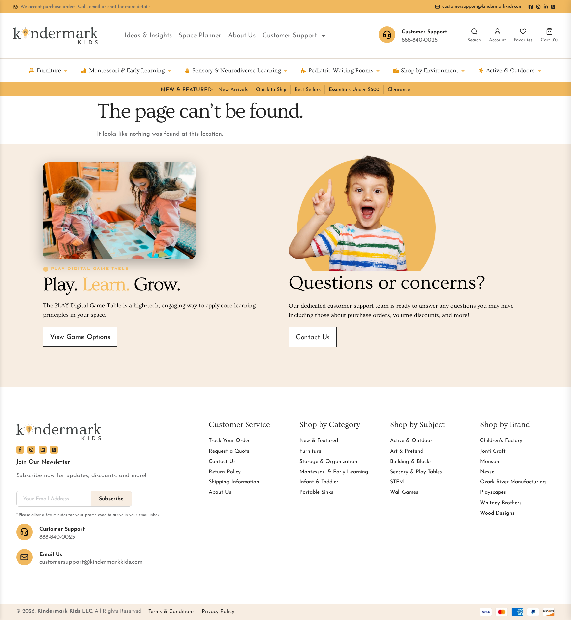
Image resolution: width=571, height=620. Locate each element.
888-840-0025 (420, 40)
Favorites (523, 40)
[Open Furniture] (66, 70)
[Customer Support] (24, 532)
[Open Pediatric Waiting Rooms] (378, 70)
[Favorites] (523, 31)
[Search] (474, 31)
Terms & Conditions (171, 611)
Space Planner (199, 35)
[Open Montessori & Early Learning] (169, 70)
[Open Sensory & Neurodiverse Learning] (285, 70)
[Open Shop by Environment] (463, 70)
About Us (242, 35)
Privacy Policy (218, 611)
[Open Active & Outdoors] (539, 70)
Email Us (50, 554)
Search (474, 40)
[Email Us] (24, 557)
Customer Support (289, 35)
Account (497, 40)
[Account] (497, 31)
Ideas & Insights (148, 35)
